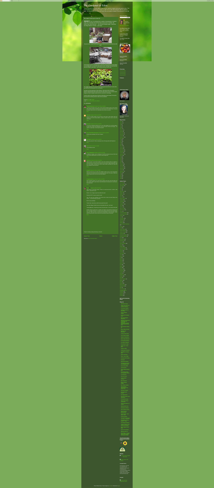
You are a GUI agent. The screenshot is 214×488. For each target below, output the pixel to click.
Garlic (121, 237)
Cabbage (121, 199)
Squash (121, 283)
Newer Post (87, 236)
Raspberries (122, 274)
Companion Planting (123, 214)
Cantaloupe (122, 201)
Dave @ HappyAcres (90, 152)
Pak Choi (121, 263)
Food (121, 227)
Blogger (118, 485)
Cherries (121, 206)
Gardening (122, 233)
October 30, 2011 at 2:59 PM (95, 170)
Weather (98, 100)
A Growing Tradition (125, 308)
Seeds (121, 277)
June (121, 125)
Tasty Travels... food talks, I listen (125, 414)
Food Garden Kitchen (125, 340)
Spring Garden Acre (124, 406)
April (120, 127)
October (121, 135)
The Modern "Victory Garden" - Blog (125, 420)
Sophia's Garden (123, 278)
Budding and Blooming (123, 331)
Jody (87, 145)
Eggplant (121, 222)
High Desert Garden (124, 361)
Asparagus (122, 185)
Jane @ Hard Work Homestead (92, 132)
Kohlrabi (121, 251)
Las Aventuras (123, 374)
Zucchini (121, 295)
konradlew (110, 485)
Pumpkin (121, 271)
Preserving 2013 (123, 70)
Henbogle (123, 359)
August (121, 138)
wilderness (89, 160)
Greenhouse (122, 240)
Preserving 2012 (123, 72)
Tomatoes (121, 292)
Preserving (122, 270)
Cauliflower (122, 204)
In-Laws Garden (123, 247)
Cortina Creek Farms (125, 333)
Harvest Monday (123, 243)
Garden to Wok (124, 348)
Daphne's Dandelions (125, 337)
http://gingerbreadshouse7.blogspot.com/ (125, 364)
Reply (88, 111)
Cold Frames (89, 100)
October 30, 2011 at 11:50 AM (96, 160)
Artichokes (121, 182)
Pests (121, 267)
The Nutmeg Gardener (125, 422)
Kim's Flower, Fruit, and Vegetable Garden (125, 372)
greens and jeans (124, 354)
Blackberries (122, 191)
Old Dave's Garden (124, 390)
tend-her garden (124, 416)
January (121, 131)
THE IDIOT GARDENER (125, 418)
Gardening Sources (123, 236)
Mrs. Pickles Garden (125, 385)
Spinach (121, 280)
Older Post (114, 236)
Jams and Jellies (123, 249)
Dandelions (122, 219)
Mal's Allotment (124, 380)
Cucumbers (122, 218)
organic (121, 261)
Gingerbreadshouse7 (91, 106)
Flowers (121, 226)
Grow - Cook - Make (124, 356)
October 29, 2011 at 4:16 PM (94, 145)
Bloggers (121, 192)
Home (100, 236)
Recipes (121, 276)
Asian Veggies (122, 184)
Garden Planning (123, 230)
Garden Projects (123, 232)
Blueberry (121, 194)
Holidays (121, 246)
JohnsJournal (123, 367)
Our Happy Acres (124, 394)
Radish (121, 273)
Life (95, 100)
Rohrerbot (88, 123)
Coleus (121, 211)
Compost (121, 215)
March (121, 121)
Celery (121, 205)
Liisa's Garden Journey (123, 378)
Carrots (121, 202)
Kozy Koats (122, 253)
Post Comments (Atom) (93, 238)
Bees (121, 188)
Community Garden (123, 212)
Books (121, 195)
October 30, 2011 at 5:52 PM (99, 179)
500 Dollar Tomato (124, 303)
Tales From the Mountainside (124, 412)
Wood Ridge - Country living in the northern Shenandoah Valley (125, 434)
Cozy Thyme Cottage (125, 335)
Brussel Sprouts (122, 198)
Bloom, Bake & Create (125, 329)
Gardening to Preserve (125, 350)
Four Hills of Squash (125, 342)
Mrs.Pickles (89, 139)
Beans (121, 187)
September (122, 137)
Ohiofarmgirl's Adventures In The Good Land (124, 387)
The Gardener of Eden (95, 5)
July (120, 124)
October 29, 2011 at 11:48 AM (100, 106)
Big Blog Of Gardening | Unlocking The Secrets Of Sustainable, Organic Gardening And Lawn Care (125, 322)
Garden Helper (122, 229)
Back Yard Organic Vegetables (124, 318)
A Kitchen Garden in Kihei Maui (125, 310)
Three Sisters (122, 288)
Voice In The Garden (125, 429)
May (120, 142)
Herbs (121, 244)
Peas (121, 264)
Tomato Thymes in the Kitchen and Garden (125, 425)
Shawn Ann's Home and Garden (124, 401)
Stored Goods (122, 284)
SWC (121, 287)
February (121, 147)
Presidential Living (124, 399)
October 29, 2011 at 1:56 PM (103, 132)
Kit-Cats (93, 100)
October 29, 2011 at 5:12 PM (100, 152)
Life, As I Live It (124, 376)
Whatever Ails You (124, 431)
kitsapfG (88, 170)
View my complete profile (124, 25)
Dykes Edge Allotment (125, 338)
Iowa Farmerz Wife (124, 365)
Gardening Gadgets (123, 234)
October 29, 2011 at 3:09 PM (96, 139)
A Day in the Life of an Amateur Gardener (125, 306)
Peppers (121, 266)
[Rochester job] (125, 456)
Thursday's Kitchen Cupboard (123, 291)
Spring (121, 281)
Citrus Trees (122, 208)
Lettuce (121, 256)
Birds (121, 189)
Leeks (121, 254)
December (121, 132)
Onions (121, 260)
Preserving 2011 (123, 73)
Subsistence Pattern (125, 407)
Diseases (121, 221)
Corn (121, 216)
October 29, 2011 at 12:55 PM (96, 123)
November (121, 134)
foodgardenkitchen (90, 179)
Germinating (122, 239)
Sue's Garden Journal (125, 409)
